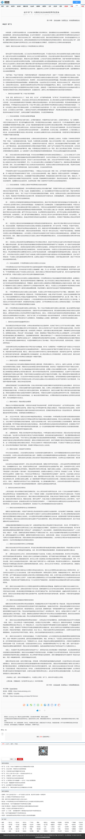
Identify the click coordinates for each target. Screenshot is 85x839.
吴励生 (24, 831)
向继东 (38, 824)
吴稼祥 (81, 829)
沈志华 (31, 824)
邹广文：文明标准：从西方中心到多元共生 (13, 776)
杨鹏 (10, 827)
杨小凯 (17, 831)
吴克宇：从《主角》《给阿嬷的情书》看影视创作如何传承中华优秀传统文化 (21, 810)
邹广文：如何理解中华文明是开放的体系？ (13, 785)
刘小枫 (10, 829)
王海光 (81, 824)
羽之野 (60, 831)
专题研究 (10, 694)
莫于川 (53, 831)
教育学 (44, 6)
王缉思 (24, 827)
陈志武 (81, 822)
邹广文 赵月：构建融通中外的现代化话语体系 (13, 782)
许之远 (3, 831)
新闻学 (38, 6)
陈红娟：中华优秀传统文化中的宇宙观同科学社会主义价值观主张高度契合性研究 (22, 801)
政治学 (19, 6)
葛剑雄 (67, 829)
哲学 (61, 6)
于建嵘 (74, 822)
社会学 (32, 6)
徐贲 (3, 824)
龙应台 (24, 822)
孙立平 (74, 831)
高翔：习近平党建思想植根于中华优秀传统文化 (14, 813)
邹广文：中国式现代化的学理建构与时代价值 (13, 771)
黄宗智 (67, 822)
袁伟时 (67, 827)
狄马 (59, 827)
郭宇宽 (10, 824)
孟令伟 (17, 829)
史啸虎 (74, 827)
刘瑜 (59, 829)
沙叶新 (53, 829)
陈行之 (10, 822)
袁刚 (10, 831)
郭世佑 (38, 827)
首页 (2, 6)
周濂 (3, 827)
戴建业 (53, 824)
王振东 (53, 827)
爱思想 (5, 2)
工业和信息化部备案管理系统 (42, 837)
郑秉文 (45, 831)
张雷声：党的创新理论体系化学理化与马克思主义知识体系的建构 (18, 815)
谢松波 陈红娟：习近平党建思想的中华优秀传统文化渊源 (16, 804)
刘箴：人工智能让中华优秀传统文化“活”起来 (13, 797)
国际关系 (25, 6)
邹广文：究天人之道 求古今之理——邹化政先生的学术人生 (17, 773)
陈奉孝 (31, 827)
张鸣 (66, 824)
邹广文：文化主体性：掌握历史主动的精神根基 (14, 769)
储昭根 (74, 829)
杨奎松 (74, 824)
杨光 (80, 831)
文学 (50, 6)
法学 (7, 6)
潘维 (38, 831)
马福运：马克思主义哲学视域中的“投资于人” (13, 808)
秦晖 (3, 822)
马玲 (45, 827)
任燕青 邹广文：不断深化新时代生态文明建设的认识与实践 (17, 787)
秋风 (3, 829)
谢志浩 (67, 831)
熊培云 (81, 827)
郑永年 (17, 822)
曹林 (38, 822)
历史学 (55, 6)
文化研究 (16, 694)
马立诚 (17, 824)
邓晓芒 (17, 827)
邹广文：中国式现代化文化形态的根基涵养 (13, 778)
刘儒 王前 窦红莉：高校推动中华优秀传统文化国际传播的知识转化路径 (20, 806)
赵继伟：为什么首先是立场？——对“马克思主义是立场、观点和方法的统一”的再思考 (23, 794)
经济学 (13, 6)
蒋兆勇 (38, 829)
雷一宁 (24, 829)
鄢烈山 (45, 822)
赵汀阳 (45, 824)
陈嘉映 (60, 822)
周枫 (31, 829)
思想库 (66, 6)
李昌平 (60, 824)
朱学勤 (31, 831)
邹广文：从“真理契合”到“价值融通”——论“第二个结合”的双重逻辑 (19, 780)
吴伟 (45, 829)
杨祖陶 (24, 824)
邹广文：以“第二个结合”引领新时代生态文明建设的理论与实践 (18, 766)
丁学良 (31, 822)
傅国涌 (53, 822)
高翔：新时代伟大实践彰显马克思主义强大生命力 (14, 799)
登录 (41, 737)
